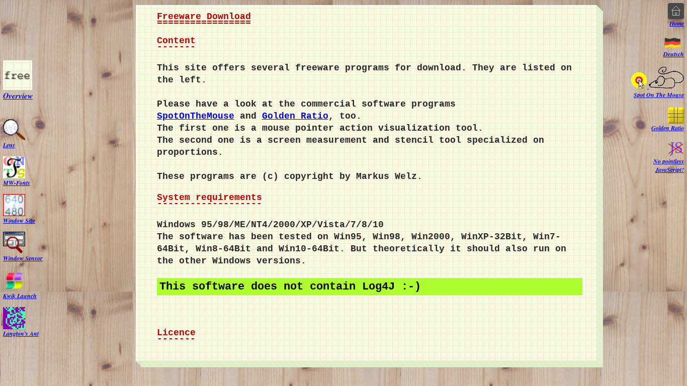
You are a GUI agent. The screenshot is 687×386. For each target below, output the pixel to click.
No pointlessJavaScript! (668, 165)
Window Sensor (23, 257)
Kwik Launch (20, 295)
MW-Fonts (16, 182)
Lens (9, 144)
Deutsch (673, 54)
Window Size (19, 220)
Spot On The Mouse (659, 94)
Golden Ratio (295, 116)
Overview (18, 95)
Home (676, 23)
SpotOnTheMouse (195, 116)
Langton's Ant (21, 333)
